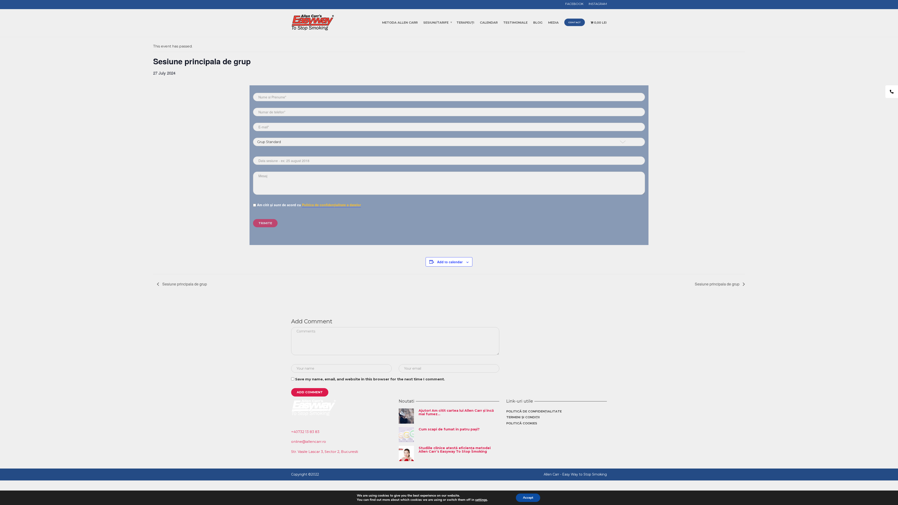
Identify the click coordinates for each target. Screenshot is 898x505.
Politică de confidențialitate (534, 411)
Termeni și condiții (523, 417)
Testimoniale (515, 22)
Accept (528, 497)
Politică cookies (521, 423)
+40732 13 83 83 (305, 431)
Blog (538, 22)
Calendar (489, 22)
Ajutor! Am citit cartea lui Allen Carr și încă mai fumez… (456, 412)
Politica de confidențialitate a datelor (331, 204)
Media (553, 22)
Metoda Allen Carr (400, 22)
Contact (574, 22)
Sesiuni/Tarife (436, 22)
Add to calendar (450, 262)
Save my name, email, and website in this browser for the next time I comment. (370, 379)
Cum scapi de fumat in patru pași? (449, 429)
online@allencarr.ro (308, 441)
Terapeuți (465, 22)
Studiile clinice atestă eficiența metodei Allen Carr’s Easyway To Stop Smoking (455, 450)
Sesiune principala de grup (184, 284)
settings (481, 500)
